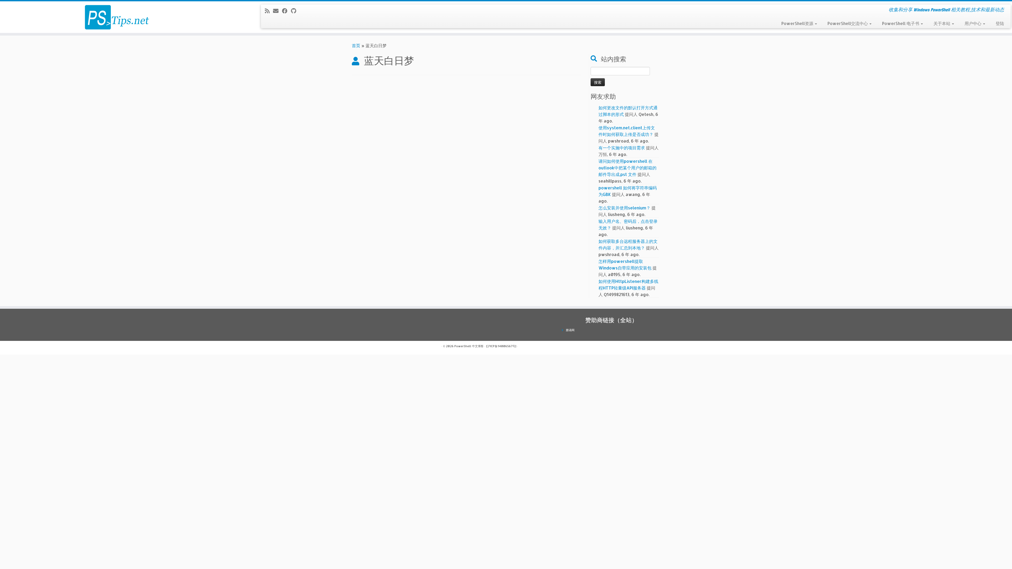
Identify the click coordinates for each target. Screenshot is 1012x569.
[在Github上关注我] (295, 10)
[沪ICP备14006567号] (501, 346)
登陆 (1000, 23)
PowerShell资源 (797, 23)
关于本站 (942, 23)
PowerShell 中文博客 (469, 346)
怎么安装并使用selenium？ (624, 207)
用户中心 (973, 23)
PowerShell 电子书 (901, 23)
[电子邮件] (277, 10)
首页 (356, 45)
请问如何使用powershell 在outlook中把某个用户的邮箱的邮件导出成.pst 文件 (627, 167)
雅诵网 (570, 330)
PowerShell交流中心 (848, 23)
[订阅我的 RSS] (269, 10)
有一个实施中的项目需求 (622, 147)
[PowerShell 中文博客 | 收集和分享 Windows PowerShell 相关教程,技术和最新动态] (116, 17)
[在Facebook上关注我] (286, 10)
